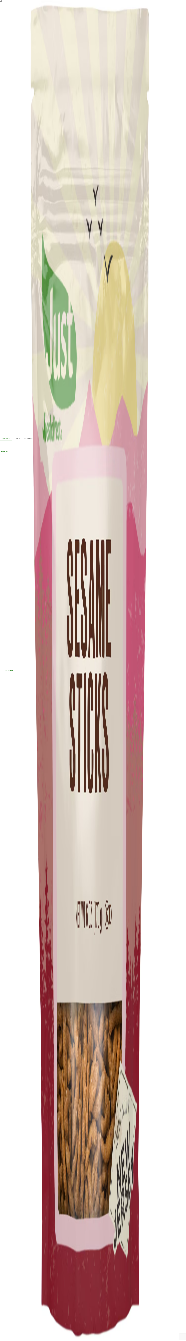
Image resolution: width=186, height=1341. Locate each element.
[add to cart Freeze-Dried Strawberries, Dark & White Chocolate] (5, 525)
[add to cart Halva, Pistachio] (5, 488)
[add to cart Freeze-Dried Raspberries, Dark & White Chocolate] (5, 569)
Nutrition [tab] (17, 438)
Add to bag (5, 451)
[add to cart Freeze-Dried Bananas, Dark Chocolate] (5, 613)
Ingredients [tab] (28, 438)
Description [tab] (6, 438)
